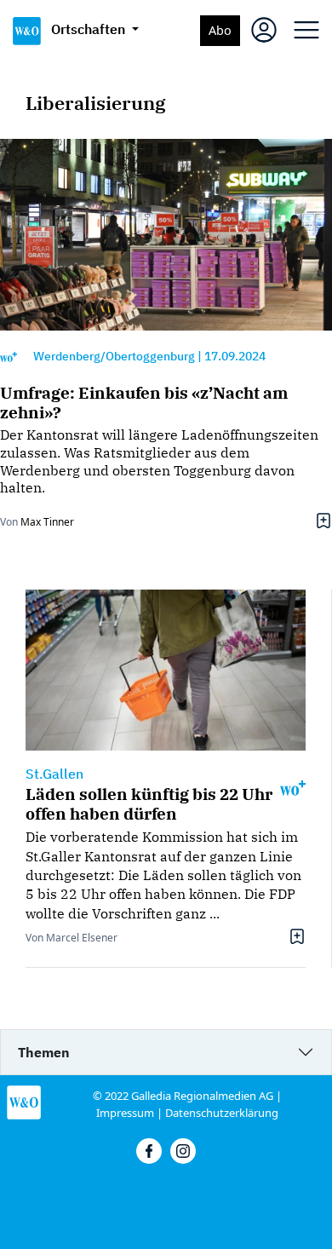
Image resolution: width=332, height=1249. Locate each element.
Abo (220, 30)
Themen (44, 1052)
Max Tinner (47, 522)
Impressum (125, 1112)
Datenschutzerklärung (221, 1112)
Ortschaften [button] (90, 28)
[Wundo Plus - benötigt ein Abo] (8, 356)
